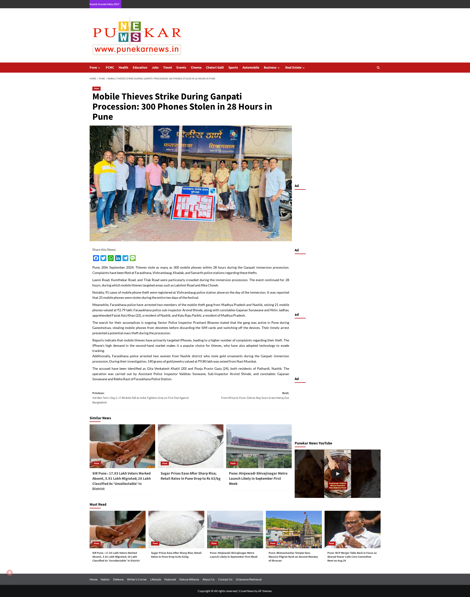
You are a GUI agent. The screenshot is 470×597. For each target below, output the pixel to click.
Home (93, 579)
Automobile (251, 67)
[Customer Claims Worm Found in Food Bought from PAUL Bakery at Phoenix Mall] (338, 474)
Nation (105, 579)
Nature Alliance (189, 579)
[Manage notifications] (9, 573)
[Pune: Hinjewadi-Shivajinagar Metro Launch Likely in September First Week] (259, 446)
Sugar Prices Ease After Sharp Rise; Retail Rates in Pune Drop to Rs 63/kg (190, 476)
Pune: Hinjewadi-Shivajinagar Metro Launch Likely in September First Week (258, 478)
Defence (118, 579)
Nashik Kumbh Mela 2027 (104, 4)
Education (140, 67)
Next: (255, 395)
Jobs (155, 67)
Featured (170, 579)
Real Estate (293, 67)
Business (270, 67)
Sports (233, 67)
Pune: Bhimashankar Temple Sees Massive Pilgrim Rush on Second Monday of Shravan (293, 557)
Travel (167, 67)
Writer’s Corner (137, 579)
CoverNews (246, 591)
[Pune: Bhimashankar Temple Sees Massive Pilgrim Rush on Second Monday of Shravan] (294, 529)
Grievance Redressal (249, 579)
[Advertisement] (338, 218)
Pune (93, 67)
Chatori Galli (215, 67)
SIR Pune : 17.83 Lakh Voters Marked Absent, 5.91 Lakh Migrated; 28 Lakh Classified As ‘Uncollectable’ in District (121, 481)
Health (123, 67)
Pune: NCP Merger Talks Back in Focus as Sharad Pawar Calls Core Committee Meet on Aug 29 (352, 557)
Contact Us (225, 579)
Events (181, 67)
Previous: (140, 397)
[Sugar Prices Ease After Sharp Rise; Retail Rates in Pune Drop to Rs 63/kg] (190, 446)
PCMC (110, 67)
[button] (378, 67)
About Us (209, 579)
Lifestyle (155, 579)
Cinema (196, 67)
